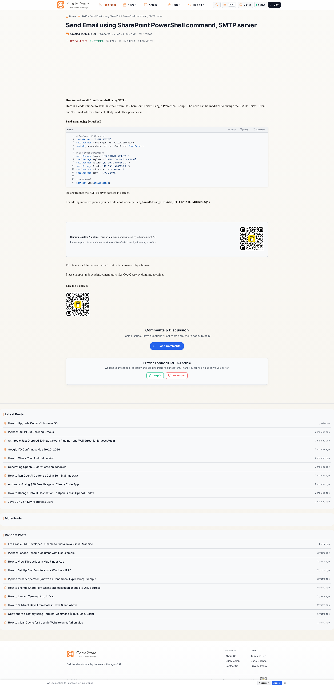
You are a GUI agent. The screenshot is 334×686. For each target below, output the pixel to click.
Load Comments (170, 346)
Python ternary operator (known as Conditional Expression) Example (52, 579)
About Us (230, 655)
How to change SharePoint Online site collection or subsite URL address (54, 587)
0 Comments (145, 41)
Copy (245, 129)
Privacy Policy (259, 665)
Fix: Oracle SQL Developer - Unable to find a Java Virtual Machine (50, 544)
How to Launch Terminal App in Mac (31, 596)
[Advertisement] (167, 69)
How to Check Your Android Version (31, 458)
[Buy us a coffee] (252, 238)
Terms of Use (258, 655)
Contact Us (231, 665)
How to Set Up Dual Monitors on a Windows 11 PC (39, 570)
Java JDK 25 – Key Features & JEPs (30, 501)
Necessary (264, 683)
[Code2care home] (74, 5)
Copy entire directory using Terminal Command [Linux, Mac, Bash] (51, 614)
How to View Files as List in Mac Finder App (36, 561)
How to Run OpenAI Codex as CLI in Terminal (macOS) (43, 475)
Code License (259, 660)
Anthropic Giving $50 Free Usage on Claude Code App (43, 484)
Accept (276, 683)
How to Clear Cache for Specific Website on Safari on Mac (45, 622)
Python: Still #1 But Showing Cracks (31, 432)
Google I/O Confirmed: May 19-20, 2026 (34, 449)
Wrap (233, 129)
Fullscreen (260, 129)
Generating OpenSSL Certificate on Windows (37, 467)
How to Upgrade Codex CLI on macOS (33, 423)
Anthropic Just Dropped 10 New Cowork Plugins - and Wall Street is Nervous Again (61, 440)
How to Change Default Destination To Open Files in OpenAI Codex (51, 493)
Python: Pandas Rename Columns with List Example (41, 553)
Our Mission (232, 660)
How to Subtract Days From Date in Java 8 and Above (42, 605)
